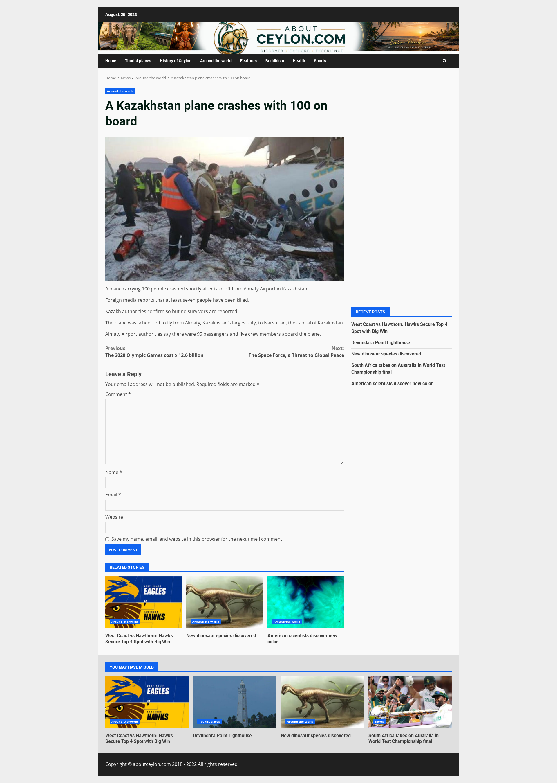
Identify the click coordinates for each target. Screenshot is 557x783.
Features (248, 60)
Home (110, 60)
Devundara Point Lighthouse (380, 342)
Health (299, 60)
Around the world (216, 60)
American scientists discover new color (305, 602)
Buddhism (274, 60)
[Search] (444, 61)
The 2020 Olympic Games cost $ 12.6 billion (154, 351)
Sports (320, 60)
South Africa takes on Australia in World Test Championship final (410, 702)
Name (113, 472)
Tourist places (138, 60)
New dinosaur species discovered (224, 602)
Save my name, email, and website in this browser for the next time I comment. (197, 539)
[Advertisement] (401, 143)
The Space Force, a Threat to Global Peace (296, 351)
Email (113, 494)
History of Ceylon (175, 60)
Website (114, 517)
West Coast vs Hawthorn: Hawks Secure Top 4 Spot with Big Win (143, 602)
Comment (118, 394)
